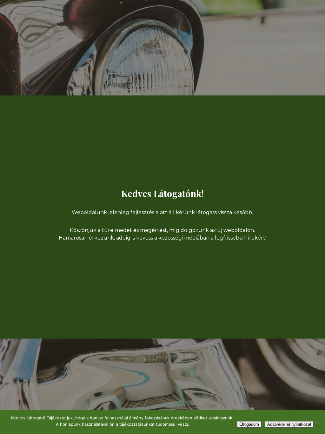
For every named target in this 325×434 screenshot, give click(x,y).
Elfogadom (249, 424)
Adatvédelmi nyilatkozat (289, 424)
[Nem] (317, 422)
